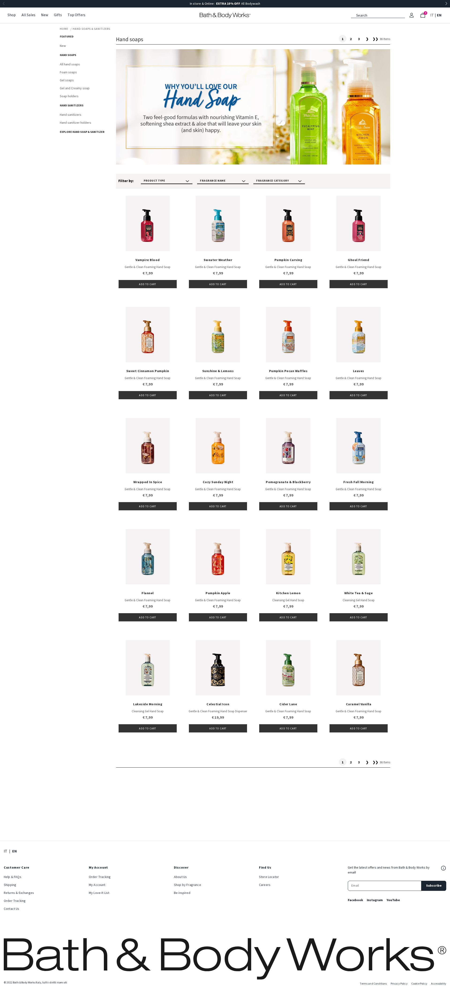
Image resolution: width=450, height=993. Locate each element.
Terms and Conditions (373, 984)
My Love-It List (99, 893)
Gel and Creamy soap (75, 88)
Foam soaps (68, 72)
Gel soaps (67, 80)
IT (432, 15)
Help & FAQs (12, 877)
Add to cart (147, 284)
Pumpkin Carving (288, 260)
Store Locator (269, 877)
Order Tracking (15, 901)
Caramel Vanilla (358, 704)
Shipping (10, 885)
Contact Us (11, 909)
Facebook (355, 900)
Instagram (375, 900)
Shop (12, 15)
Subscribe (434, 885)
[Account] (411, 15)
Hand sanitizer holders (75, 122)
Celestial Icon (217, 704)
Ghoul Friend (358, 260)
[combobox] (378, 15)
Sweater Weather (218, 260)
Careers (264, 885)
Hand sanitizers (70, 114)
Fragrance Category (272, 181)
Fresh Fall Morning (358, 482)
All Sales (28, 15)
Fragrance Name (212, 181)
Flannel (148, 593)
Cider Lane (288, 704)
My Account (97, 885)
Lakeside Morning (147, 704)
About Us (180, 877)
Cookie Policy (419, 984)
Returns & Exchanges (19, 893)
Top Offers (76, 15)
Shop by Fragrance (187, 885)
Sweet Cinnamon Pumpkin (147, 371)
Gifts (58, 15)
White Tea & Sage (358, 593)
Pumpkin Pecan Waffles (288, 371)
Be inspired (182, 893)
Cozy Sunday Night (218, 482)
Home (64, 29)
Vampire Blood (147, 260)
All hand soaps (70, 64)
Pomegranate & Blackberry (288, 482)
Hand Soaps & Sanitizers (91, 29)
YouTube (393, 900)
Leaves (358, 371)
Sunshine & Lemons (218, 371)
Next (446, 3)
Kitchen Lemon (288, 593)
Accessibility (438, 984)
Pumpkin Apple (218, 593)
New (44, 15)
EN (439, 15)
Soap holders (69, 96)
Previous (4, 3)
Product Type (154, 181)
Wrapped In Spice (147, 482)
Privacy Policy (399, 984)
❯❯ (375, 39)
